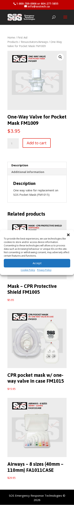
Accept (37, 263)
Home (11, 37)
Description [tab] (19, 165)
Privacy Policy (44, 270)
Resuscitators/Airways (34, 42)
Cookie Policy (28, 270)
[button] (68, 235)
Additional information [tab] (27, 172)
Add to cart (36, 142)
